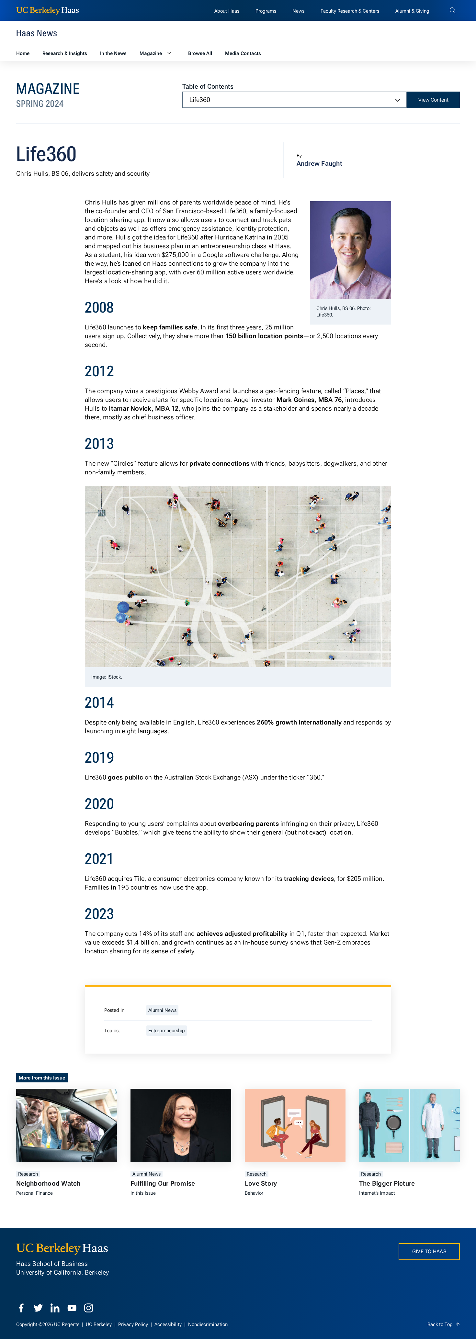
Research (28, 1174)
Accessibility (168, 1324)
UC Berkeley (99, 1324)
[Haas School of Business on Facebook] (21, 1308)
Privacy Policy (133, 1324)
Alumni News (162, 1010)
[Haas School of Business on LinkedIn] (55, 1308)
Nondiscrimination (208, 1324)
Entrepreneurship (166, 1031)
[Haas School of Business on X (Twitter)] (38, 1308)
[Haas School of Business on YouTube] (72, 1308)
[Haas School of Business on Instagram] (89, 1308)
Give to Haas (429, 1251)
